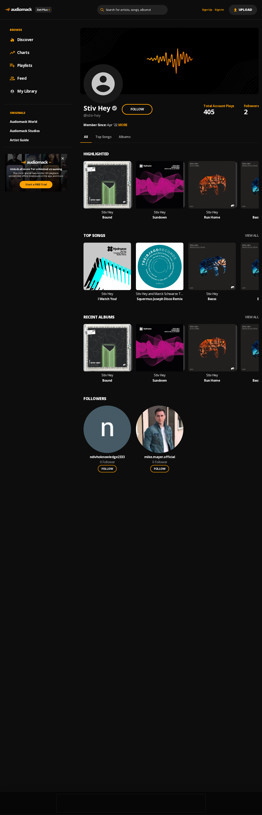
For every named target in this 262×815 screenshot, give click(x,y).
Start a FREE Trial (36, 184)
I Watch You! (107, 299)
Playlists (24, 65)
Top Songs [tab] (103, 137)
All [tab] (86, 137)
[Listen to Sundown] (159, 185)
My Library (27, 91)
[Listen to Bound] (107, 185)
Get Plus (43, 9)
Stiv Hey (107, 212)
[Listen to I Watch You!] (107, 266)
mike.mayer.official (159, 457)
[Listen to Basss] (212, 266)
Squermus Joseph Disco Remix (160, 299)
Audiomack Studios (25, 131)
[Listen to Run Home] (212, 185)
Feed (21, 78)
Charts (23, 52)
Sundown (159, 217)
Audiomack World (23, 121)
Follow (137, 109)
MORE (122, 125)
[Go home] (18, 10)
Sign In (219, 9)
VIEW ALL (252, 235)
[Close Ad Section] (63, 158)
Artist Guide (19, 140)
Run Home (212, 217)
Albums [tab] (124, 137)
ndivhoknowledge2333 (107, 457)
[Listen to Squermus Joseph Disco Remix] (159, 266)
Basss (212, 299)
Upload (245, 9)
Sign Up (207, 9)
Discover (25, 39)
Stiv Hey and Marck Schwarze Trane (159, 294)
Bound (107, 217)
